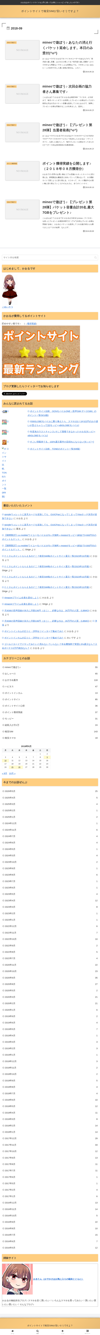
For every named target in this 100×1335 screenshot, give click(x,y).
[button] (95, 257)
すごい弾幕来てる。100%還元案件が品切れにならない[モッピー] (62, 442)
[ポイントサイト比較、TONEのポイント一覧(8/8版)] (8, 449)
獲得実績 (31, 323)
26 (19, 767)
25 (12, 767)
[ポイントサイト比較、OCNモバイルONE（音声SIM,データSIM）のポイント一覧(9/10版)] (8, 411)
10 (5, 761)
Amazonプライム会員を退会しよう (21, 597)
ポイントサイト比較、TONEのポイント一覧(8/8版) (55, 449)
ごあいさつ (7, 307)
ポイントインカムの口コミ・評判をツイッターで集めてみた (34, 631)
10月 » (12, 773)
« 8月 (4, 773)
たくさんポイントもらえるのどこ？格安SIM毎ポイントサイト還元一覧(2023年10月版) (47, 556)
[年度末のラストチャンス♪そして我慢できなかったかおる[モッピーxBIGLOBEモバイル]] (8, 431)
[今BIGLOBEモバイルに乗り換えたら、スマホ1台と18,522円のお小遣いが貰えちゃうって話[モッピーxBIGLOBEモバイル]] (8, 421)
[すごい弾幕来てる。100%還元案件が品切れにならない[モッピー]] (8, 442)
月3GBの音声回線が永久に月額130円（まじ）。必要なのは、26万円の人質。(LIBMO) (46, 610)
